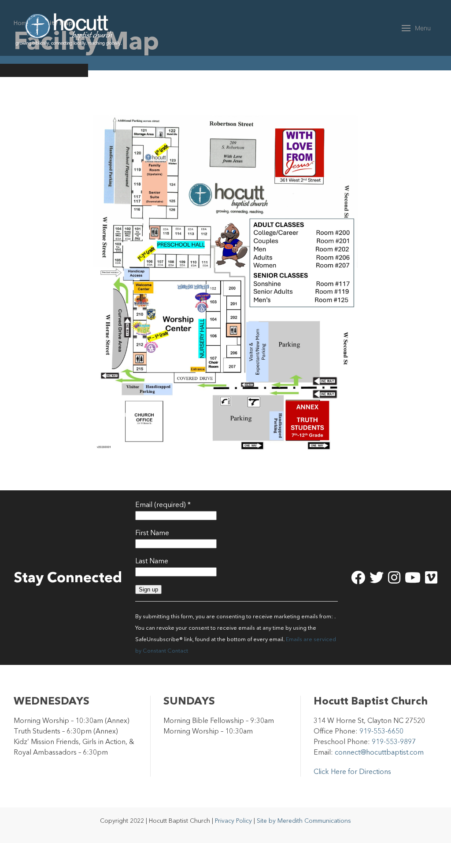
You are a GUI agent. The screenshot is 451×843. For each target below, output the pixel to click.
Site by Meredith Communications (304, 821)
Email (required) (163, 504)
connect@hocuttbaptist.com (379, 752)
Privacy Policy (233, 821)
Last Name (151, 560)
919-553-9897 (394, 741)
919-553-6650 (381, 730)
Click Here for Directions (352, 771)
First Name (152, 532)
